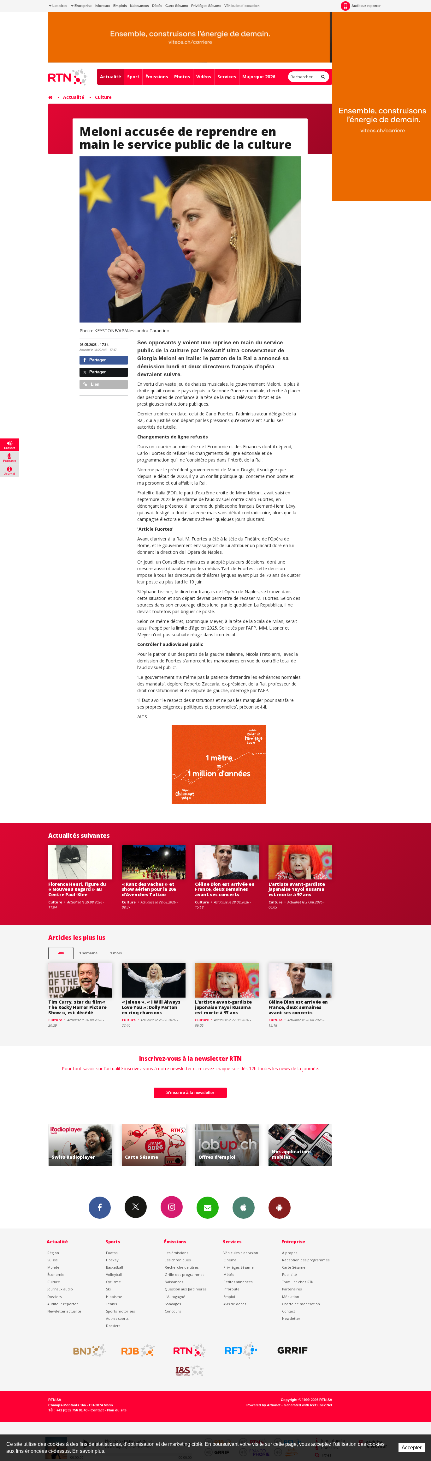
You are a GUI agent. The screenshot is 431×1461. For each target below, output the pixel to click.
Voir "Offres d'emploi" (154, 1145)
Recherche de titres (181, 1267)
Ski (108, 1289)
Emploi (229, 1297)
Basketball (114, 1267)
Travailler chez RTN (298, 1282)
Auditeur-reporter (366, 6)
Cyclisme (113, 1282)
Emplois (120, 6)
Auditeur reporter (62, 1304)
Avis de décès (234, 1304)
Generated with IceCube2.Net (308, 1405)
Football (113, 1253)
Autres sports (117, 1318)
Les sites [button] (59, 6)
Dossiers (54, 1297)
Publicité (289, 1274)
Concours (173, 1311)
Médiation (290, 1297)
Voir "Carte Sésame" (80, 1145)
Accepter (412, 1447)
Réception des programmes (305, 1260)
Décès (157, 6)
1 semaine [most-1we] (88, 953)
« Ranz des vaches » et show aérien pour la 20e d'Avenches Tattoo (149, 889)
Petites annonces (237, 1282)
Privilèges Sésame (206, 6)
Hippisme (114, 1297)
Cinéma (229, 1260)
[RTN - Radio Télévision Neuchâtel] (189, 1350)
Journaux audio (60, 1289)
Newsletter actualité (64, 1311)
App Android (280, 1208)
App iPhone (244, 1208)
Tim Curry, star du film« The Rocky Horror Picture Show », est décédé (77, 1007)
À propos (289, 1253)
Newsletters (208, 1208)
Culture (103, 97)
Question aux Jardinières (185, 1289)
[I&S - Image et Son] (189, 1370)
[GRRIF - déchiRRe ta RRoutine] (292, 1350)
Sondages (173, 1304)
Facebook (100, 1208)
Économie (55, 1274)
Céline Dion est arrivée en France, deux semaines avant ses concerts (225, 889)
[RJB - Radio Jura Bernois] (138, 1350)
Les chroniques (178, 1260)
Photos (182, 77)
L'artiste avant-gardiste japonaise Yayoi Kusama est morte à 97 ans (297, 889)
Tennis (111, 1304)
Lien (94, 384)
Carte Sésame (176, 6)
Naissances (139, 6)
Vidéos (203, 77)
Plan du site (117, 1410)
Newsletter (291, 1318)
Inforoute (102, 6)
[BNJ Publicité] (86, 1350)
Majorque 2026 (258, 77)
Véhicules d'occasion (242, 6)
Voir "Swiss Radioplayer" (301, 1145)
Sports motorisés (120, 1311)
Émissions (156, 77)
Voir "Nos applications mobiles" (227, 1145)
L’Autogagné (175, 1297)
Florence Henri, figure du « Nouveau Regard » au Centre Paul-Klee (77, 889)
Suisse (52, 1260)
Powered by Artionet (263, 1405)
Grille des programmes (184, 1274)
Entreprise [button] (83, 6)
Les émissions (176, 1253)
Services (226, 77)
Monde (53, 1267)
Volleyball (114, 1274)
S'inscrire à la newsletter (190, 1092)
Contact (288, 1311)
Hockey (112, 1260)
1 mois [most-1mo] (116, 953)
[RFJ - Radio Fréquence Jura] (241, 1350)
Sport (133, 77)
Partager (97, 360)
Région (53, 1253)
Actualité (110, 77)
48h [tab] (61, 953)
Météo (228, 1274)
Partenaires (292, 1289)
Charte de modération (301, 1304)
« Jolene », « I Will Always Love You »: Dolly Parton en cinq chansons (151, 1007)
